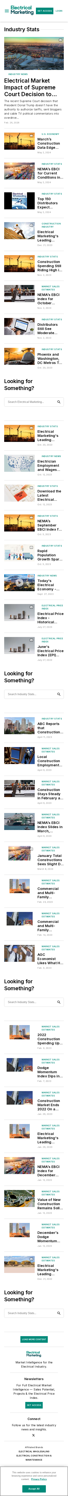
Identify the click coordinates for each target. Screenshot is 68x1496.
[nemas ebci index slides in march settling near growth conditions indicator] (19, 821)
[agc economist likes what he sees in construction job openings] (19, 953)
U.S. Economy (50, 134)
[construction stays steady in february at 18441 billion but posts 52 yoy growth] (19, 788)
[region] (34, 1481)
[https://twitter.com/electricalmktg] (33, 1435)
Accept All (34, 1488)
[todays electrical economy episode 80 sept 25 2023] (19, 582)
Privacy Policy (39, 1479)
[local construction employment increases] (19, 755)
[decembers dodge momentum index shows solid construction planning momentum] (19, 1231)
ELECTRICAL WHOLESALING (34, 1451)
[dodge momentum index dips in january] (19, 1066)
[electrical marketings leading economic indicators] (19, 230)
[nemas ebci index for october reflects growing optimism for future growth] (19, 293)
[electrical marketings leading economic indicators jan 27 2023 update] (19, 1132)
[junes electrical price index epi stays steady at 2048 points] (19, 645)
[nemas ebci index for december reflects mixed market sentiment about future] (19, 1165)
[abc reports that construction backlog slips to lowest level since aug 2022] (19, 725)
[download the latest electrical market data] (19, 493)
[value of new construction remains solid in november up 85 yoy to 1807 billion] (19, 1198)
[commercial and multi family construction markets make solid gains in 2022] (19, 887)
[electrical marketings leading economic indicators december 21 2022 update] (19, 1264)
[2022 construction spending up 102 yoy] (19, 1033)
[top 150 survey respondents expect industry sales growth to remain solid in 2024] (19, 200)
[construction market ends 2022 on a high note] (19, 1099)
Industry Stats (52, 164)
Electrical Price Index (52, 607)
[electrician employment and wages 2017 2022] (19, 463)
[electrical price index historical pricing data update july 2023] (19, 612)
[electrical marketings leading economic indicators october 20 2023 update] (19, 433)
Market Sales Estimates (50, 288)
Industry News (18, 74)
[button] (6, 11)
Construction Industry (51, 225)
